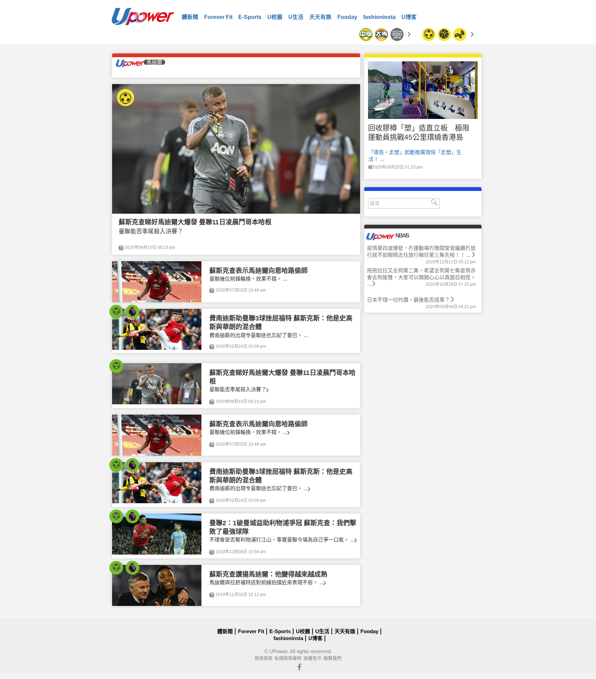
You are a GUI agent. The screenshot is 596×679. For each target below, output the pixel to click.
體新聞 (190, 17)
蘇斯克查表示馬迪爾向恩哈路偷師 (258, 270)
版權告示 (312, 658)
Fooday (347, 17)
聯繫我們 (332, 658)
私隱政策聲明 (288, 658)
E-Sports (249, 17)
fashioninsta (379, 17)
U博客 (409, 17)
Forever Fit (218, 17)
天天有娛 (320, 17)
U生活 (296, 17)
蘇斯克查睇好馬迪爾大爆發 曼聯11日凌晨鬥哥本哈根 (195, 222)
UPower (278, 651)
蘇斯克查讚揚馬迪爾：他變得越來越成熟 (268, 574)
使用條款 (263, 658)
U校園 (274, 17)
